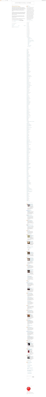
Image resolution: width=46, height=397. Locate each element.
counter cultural (28, 92)
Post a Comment (13, 24)
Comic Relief (28, 84)
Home (18, 25)
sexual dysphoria (28, 176)
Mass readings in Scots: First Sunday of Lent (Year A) (32, 252)
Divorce (27, 96)
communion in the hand (29, 85)
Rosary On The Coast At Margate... (32, 288)
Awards (27, 58)
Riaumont (28, 169)
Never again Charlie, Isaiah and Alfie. (30, 283)
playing (27, 157)
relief (27, 166)
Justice (27, 126)
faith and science (28, 101)
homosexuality (28, 115)
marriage (27, 137)
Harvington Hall (28, 112)
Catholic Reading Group (29, 331)
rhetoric (27, 168)
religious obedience (28, 167)
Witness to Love (28, 363)
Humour (27, 117)
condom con (28, 86)
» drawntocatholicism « (29, 373)
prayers (27, 160)
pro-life (27, 162)
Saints (27, 172)
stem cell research (28, 183)
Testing (28, 281)
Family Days (28, 104)
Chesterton (28, 81)
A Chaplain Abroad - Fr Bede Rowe (30, 247)
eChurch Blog (28, 366)
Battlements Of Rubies (29, 342)
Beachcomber (28, 59)
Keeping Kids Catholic (29, 127)
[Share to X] (21, 20)
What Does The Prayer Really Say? (30, 225)
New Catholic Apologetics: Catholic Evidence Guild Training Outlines (29, 349)
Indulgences (28, 123)
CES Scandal (28, 78)
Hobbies (28, 43)
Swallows (27, 185)
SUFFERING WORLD (29, 362)
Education (28, 97)
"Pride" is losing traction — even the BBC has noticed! (31, 205)
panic (27, 155)
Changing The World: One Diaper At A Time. (32, 344)
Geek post (28, 110)
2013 (27, 30)
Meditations (28, 140)
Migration (28, 142)
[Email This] (20, 20)
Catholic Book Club (28, 75)
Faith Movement (28, 102)
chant (27, 79)
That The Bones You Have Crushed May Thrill (29, 276)
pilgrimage (28, 156)
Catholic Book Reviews (29, 327)
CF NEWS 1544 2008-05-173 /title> (30, 368)
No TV (27, 147)
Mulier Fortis (28, 287)
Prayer (27, 159)
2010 (27, 33)
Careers (27, 73)
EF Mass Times (28, 98)
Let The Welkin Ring (29, 314)
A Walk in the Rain (29, 45)
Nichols (27, 146)
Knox (27, 128)
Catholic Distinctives (29, 76)
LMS (27, 136)
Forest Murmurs (29, 340)
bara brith (28, 305)
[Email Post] (19, 20)
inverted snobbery (28, 124)
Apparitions (28, 56)
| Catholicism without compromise (29, 210)
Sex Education (28, 175)
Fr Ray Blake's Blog (29, 265)
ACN (27, 50)
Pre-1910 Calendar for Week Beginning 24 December (32, 236)
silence (27, 178)
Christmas (29, 39)
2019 (27, 25)
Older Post (25, 25)
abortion (27, 49)
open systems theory (28, 149)
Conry (27, 88)
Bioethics (28, 231)
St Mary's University (28, 182)
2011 (27, 32)
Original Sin (28, 152)
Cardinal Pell (28, 72)
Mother (27, 143)
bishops (27, 63)
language (27, 129)
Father (27, 105)
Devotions (28, 95)
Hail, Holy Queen (28, 211)
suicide (27, 184)
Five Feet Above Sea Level (29, 325)
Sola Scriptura (28, 181)
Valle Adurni (28, 230)
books (27, 66)
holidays (27, 113)
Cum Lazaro (28, 251)
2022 (27, 23)
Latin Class (28, 131)
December (29, 37)
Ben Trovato (28, 6)
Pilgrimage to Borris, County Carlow (31, 270)
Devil (27, 94)
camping (27, 70)
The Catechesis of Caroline (29, 282)
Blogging (27, 65)
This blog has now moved (29, 310)
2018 (27, 26)
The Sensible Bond (29, 301)
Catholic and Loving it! (29, 297)
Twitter (27, 195)
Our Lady (27, 153)
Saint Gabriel (31, 241)
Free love (27, 107)
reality (27, 165)
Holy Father (28, 114)
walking (27, 199)
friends (27, 108)
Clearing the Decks (31, 356)
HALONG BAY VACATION (29, 320)
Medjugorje (28, 141)
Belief (27, 60)
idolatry (27, 120)
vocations (27, 198)
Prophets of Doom (28, 163)
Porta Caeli (28, 280)
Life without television (30, 38)
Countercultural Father (23, 2)
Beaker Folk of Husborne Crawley (29, 215)
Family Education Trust (29, 365)
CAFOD (27, 69)
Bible (27, 61)
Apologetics (28, 55)
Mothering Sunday (28, 144)
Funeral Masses (28, 109)
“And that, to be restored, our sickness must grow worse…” (30, 226)
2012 (27, 31)
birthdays (27, 62)
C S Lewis (28, 68)
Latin (27, 130)
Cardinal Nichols (28, 71)
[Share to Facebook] (22, 20)
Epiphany (27, 99)
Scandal (27, 173)
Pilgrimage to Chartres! (29, 220)
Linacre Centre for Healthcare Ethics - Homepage (30, 370)
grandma (27, 111)
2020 (27, 24)
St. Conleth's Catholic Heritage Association (30, 269)
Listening (27, 134)
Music (28, 44)
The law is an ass (28, 293)
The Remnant (28, 277)
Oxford (27, 154)
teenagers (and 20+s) (28, 188)
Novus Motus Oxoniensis (29, 310)
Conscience (28, 89)
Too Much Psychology (29, 191)
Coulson (27, 91)
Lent (27, 133)
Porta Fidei (28, 158)
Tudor (27, 194)
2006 (27, 36)
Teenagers (29, 42)
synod (27, 186)
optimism (27, 150)
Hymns (27, 118)
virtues (27, 197)
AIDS (27, 53)
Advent (27, 52)
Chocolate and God (28, 82)
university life (28, 196)
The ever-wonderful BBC (29, 189)
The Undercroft (28, 355)
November (29, 46)
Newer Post (13, 25)
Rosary (27, 171)
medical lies (28, 139)
